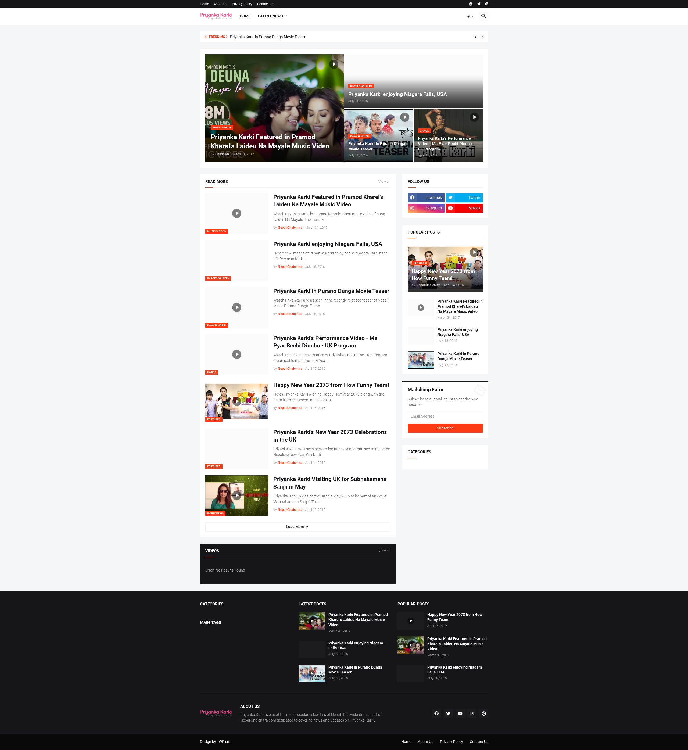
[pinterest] (483, 713)
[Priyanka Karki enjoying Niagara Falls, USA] (421, 336)
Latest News (270, 16)
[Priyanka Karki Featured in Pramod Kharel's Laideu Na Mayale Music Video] (421, 307)
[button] (470, 16)
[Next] (482, 37)
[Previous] (475, 37)
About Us (220, 4)
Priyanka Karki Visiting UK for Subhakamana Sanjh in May (329, 483)
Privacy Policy (242, 4)
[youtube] (460, 713)
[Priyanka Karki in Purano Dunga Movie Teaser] (421, 360)
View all (384, 182)
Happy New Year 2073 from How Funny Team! (331, 385)
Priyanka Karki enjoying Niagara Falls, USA (327, 244)
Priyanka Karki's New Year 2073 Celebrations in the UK (330, 436)
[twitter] (479, 4)
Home (204, 4)
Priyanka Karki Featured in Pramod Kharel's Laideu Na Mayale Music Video (328, 201)
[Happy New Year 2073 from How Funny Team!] (410, 621)
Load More (295, 527)
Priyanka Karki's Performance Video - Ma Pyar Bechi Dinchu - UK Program (325, 342)
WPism (224, 742)
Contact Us (265, 4)
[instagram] (486, 4)
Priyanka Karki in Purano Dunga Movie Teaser (268, 37)
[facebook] (470, 4)
